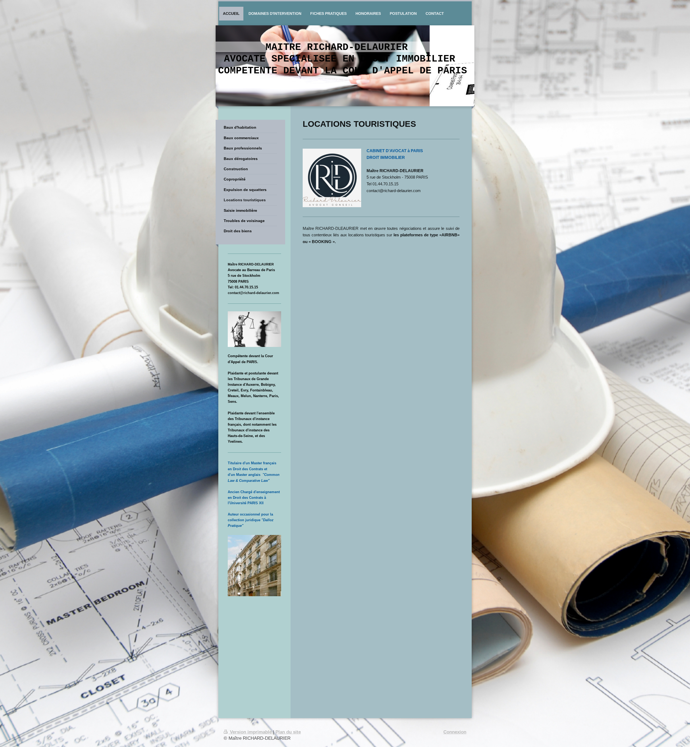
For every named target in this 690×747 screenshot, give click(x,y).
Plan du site (288, 732)
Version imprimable (251, 732)
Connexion (454, 732)
